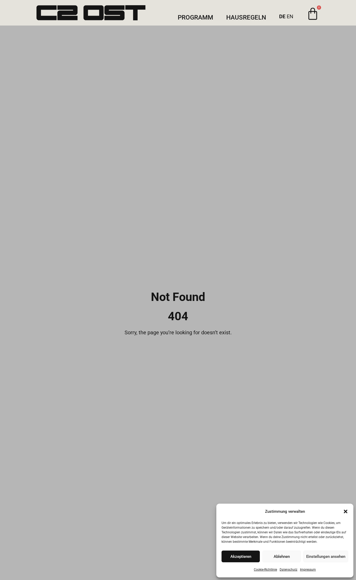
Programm (195, 17)
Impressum (308, 569)
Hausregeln (246, 17)
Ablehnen (282, 556)
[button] (345, 511)
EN (290, 16)
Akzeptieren (240, 556)
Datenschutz (288, 569)
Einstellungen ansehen (325, 556)
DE (282, 16)
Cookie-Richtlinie (265, 569)
